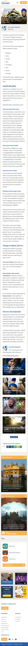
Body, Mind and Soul (11, 443)
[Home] (5, 2)
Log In (2, 631)
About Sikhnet (4, 617)
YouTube (16, 639)
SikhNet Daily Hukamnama (14, 552)
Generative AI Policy (5, 625)
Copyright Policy (4, 623)
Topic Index (17, 621)
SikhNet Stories (12, 559)
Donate (23, 2)
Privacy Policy (3, 621)
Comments (20, 447)
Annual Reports (18, 617)
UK (19, 443)
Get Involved (17, 619)
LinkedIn (13, 447)
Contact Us (3, 619)
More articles (13, 437)
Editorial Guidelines (5, 627)
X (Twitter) (10, 447)
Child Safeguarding (5, 629)
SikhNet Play (11, 546)
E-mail (18, 447)
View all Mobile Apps (8, 565)
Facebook (7, 447)
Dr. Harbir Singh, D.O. (14, 27)
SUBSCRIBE (4, 608)
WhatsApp (15, 447)
